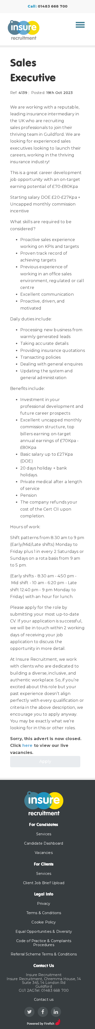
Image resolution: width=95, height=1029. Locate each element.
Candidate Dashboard (43, 843)
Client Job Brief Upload (43, 883)
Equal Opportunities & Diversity (43, 931)
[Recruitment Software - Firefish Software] (44, 1021)
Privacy (43, 903)
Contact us (44, 999)
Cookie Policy (43, 922)
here (27, 745)
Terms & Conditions (43, 913)
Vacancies (43, 852)
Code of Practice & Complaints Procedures (43, 943)
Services (43, 834)
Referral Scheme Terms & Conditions (44, 954)
